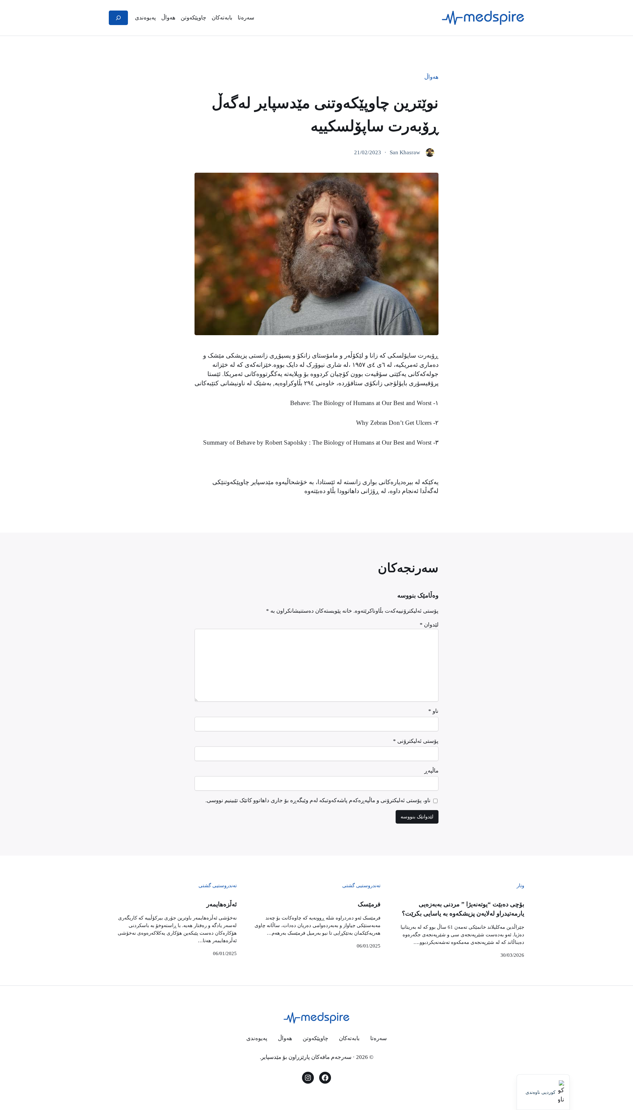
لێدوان (429, 625)
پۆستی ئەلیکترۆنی (415, 741)
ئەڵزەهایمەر (221, 904)
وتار (520, 885)
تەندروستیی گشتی (361, 885)
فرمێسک (369, 904)
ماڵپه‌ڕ (431, 771)
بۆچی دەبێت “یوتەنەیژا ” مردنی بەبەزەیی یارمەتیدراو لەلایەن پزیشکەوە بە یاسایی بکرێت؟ (463, 909)
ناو (433, 711)
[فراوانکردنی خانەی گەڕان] (118, 18)
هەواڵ (431, 77)
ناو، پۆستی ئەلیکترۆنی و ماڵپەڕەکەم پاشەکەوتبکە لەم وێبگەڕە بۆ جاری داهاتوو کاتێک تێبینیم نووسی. (318, 800)
